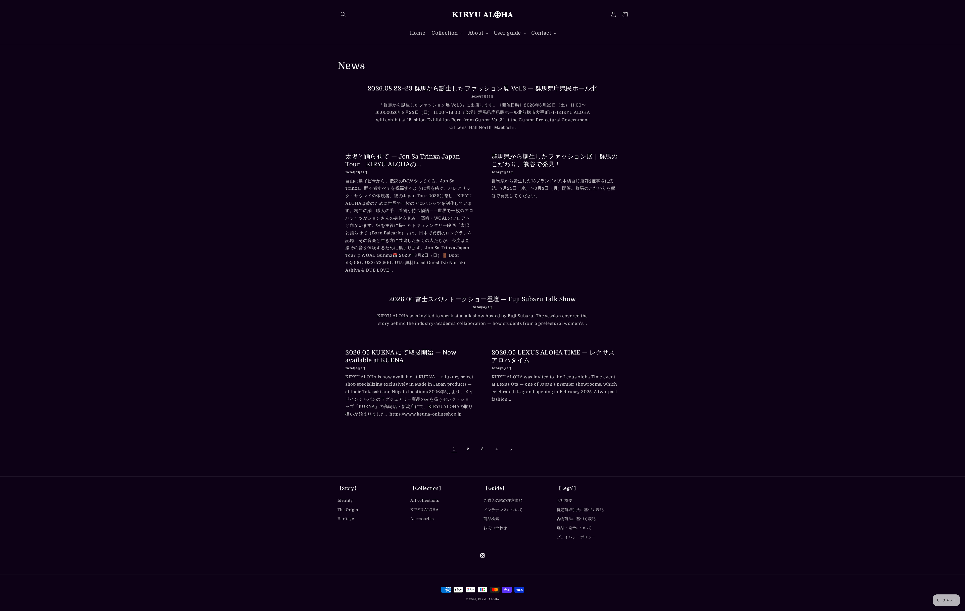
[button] (343, 14)
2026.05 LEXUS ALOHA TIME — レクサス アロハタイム (553, 356)
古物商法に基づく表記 (576, 519)
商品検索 (491, 519)
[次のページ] (511, 449)
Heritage (345, 519)
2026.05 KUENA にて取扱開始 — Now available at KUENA (400, 356)
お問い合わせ (495, 528)
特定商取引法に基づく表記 (580, 510)
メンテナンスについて (503, 510)
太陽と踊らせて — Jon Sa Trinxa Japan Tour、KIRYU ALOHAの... (402, 160)
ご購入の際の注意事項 (503, 500)
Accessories (421, 519)
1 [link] (454, 449)
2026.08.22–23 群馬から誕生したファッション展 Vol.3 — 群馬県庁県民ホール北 (483, 88)
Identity (345, 500)
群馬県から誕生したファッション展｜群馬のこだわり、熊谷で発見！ (555, 160)
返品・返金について (574, 528)
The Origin (347, 510)
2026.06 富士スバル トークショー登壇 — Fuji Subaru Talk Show (482, 299)
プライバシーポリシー (576, 537)
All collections (424, 500)
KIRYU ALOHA (424, 510)
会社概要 (564, 500)
